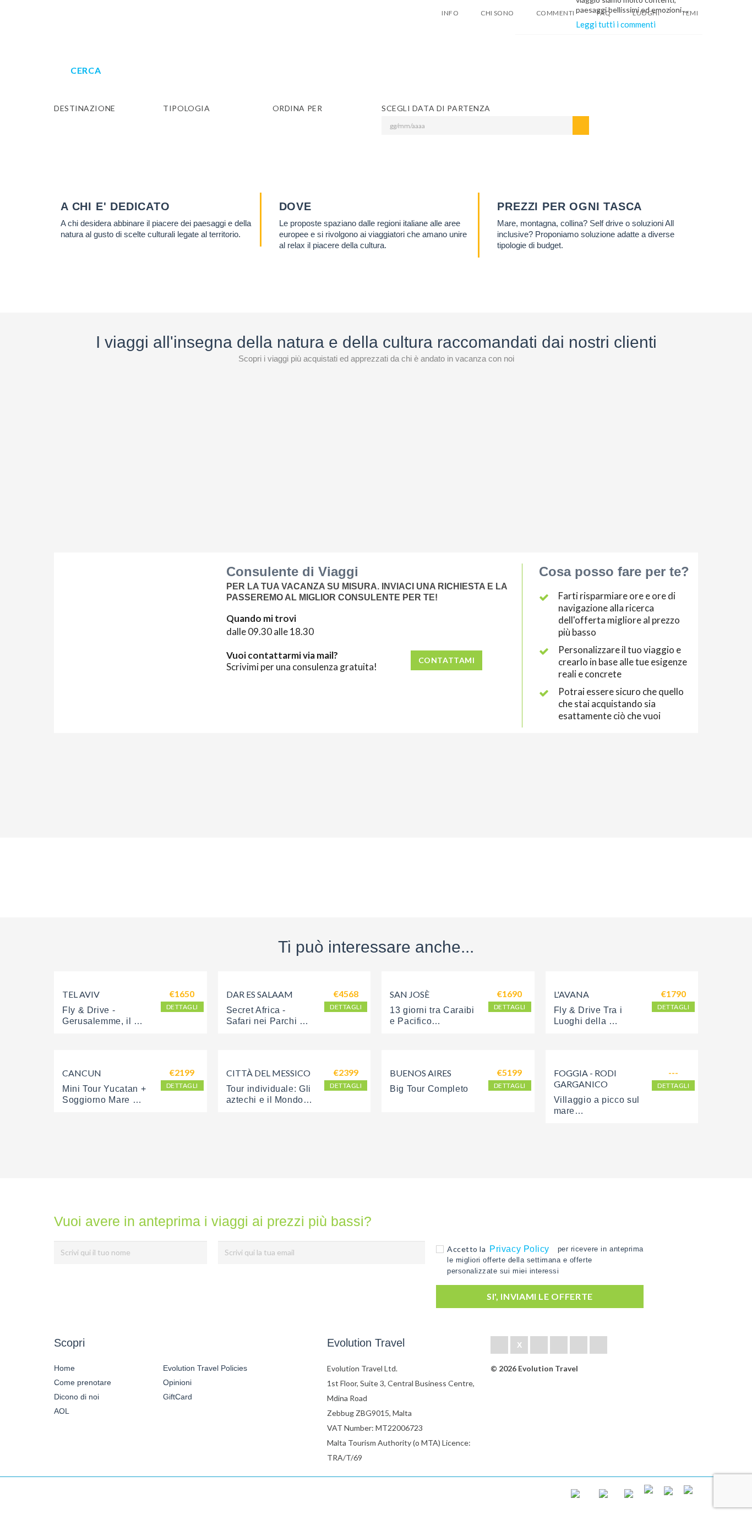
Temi (690, 13)
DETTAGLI (182, 1007)
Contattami (446, 660)
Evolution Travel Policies (205, 1368)
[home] (94, 1496)
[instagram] (598, 1345)
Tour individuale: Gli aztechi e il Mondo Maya (270, 1099)
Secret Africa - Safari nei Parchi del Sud (270, 1021)
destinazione (85, 108)
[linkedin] (539, 1345)
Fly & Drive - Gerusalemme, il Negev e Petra (98, 1021)
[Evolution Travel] (88, 16)
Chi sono (497, 13)
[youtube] (578, 1345)
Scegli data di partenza (436, 108)
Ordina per (298, 108)
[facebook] (499, 1345)
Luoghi (646, 13)
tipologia (186, 108)
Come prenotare (82, 1382)
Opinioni (177, 1382)
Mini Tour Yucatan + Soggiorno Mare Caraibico (105, 1099)
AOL (63, 1411)
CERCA (85, 70)
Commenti (555, 13)
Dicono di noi (76, 1396)
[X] (519, 1345)
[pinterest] (559, 1345)
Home (64, 1368)
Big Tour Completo (429, 1088)
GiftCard (177, 1396)
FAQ (604, 13)
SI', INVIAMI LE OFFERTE (540, 1296)
